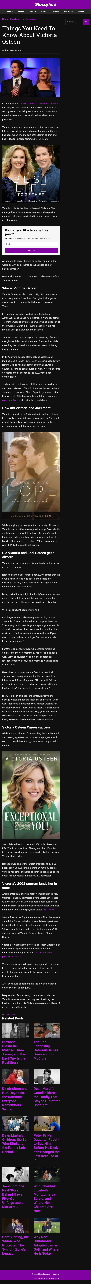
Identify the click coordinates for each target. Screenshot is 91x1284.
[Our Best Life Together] (31, 174)
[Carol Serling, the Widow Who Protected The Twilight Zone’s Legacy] (15, 1230)
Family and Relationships (23, 19)
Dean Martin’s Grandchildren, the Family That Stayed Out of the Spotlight (47, 1097)
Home (5, 19)
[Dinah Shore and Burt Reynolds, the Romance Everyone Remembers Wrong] (15, 1082)
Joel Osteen (10, 1014)
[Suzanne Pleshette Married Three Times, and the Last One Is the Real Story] (15, 1035)
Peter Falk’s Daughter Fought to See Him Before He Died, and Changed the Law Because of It (47, 1147)
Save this (31, 250)
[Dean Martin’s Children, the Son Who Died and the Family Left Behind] (15, 1129)
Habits (10, 12)
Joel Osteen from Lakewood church (37, 103)
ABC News (49, 909)
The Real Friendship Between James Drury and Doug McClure (46, 1050)
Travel (81, 12)
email (11, 238)
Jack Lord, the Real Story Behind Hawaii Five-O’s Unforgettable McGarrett (13, 1196)
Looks (43, 12)
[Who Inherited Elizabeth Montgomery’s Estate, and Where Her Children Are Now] (47, 1179)
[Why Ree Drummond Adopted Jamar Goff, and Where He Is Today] (47, 1230)
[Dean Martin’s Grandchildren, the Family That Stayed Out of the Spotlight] (47, 1082)
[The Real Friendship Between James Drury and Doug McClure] (47, 1035)
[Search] (86, 22)
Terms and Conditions (40, 1278)
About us (56, 1274)
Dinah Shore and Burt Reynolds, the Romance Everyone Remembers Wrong (15, 1099)
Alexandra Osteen (11, 400)
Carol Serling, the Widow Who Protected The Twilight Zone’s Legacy (15, 1245)
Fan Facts (68, 12)
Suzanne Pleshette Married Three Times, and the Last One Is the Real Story (13, 1052)
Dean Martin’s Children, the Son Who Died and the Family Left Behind (15, 1143)
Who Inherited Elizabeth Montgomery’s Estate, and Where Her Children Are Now (45, 1198)
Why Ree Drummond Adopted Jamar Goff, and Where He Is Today (46, 1245)
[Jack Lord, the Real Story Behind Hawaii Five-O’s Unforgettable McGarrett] (15, 1179)
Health (21, 12)
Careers (55, 12)
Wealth (33, 12)
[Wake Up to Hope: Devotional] (31, 476)
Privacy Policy (54, 1278)
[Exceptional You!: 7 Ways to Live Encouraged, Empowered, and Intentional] (31, 795)
